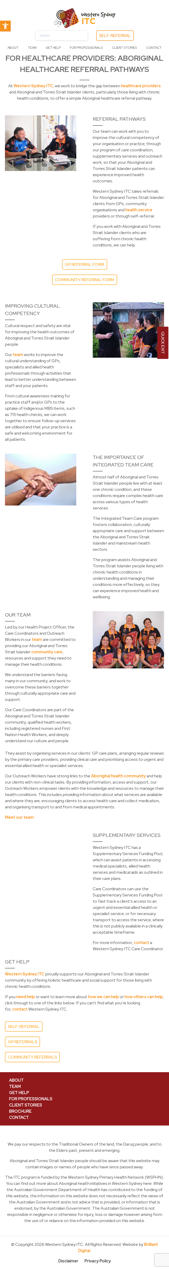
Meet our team (19, 817)
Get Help (53, 48)
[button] (5, 26)
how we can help (103, 996)
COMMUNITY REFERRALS (32, 1057)
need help (25, 996)
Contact (154, 48)
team (18, 354)
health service (138, 210)
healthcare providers (141, 85)
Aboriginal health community (118, 776)
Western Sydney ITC (33, 85)
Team (32, 48)
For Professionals (86, 48)
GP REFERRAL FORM (84, 264)
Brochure (20, 1111)
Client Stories (124, 48)
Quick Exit (162, 343)
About (13, 48)
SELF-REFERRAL (115, 35)
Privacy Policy (97, 1261)
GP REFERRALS (22, 1041)
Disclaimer (68, 1261)
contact (141, 942)
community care (46, 652)
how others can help (143, 996)
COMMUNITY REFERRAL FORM (84, 279)
